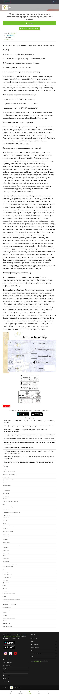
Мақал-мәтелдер (7, 662)
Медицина (5, 528)
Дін (4, 504)
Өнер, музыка (6, 623)
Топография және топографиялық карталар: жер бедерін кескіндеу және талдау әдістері (28, 462)
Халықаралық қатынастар (9, 593)
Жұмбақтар (6, 669)
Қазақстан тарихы (7, 610)
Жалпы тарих (6, 509)
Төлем (32, 650)
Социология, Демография (9, 566)
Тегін (32, 657)
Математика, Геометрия (9, 526)
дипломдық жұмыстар (15, 636)
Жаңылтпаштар (7, 665)
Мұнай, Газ (5, 536)
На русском (6, 681)
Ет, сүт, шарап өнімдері (8, 507)
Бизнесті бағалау (7, 485)
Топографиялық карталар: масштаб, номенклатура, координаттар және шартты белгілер (28, 426)
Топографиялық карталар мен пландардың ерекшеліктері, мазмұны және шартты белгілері (29, 435)
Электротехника (7, 607)
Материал (13, 33)
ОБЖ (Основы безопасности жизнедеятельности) (14, 545)
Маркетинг (5, 523)
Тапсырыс (6, 2)
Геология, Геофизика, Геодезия (10, 501)
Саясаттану (5, 558)
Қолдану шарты (35, 647)
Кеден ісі (5, 520)
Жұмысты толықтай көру (30, 28)
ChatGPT (33, 641)
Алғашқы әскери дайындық (9, 474)
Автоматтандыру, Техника (9, 471)
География (5, 498)
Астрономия (6, 477)
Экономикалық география (9, 604)
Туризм (5, 585)
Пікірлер (5, 672)
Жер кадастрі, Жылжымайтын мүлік (11, 512)
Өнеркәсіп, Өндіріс (7, 626)
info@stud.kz (37, 661)
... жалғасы (7, 406)
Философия (5, 591)
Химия (4, 596)
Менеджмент (6, 534)
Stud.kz (9, 7)
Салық (4, 555)
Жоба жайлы (34, 638)
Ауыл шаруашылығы (8, 480)
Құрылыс (5, 615)
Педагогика (6, 547)
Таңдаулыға (7, 39)
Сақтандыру (6, 561)
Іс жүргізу (5, 469)
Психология (6, 553)
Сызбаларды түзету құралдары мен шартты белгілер (18, 447)
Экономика (5, 601)
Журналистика (6, 515)
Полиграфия (6, 550)
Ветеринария (6, 496)
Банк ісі (4, 482)
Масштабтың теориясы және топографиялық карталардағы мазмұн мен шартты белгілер (29, 438)
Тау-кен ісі (5, 580)
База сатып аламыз (36, 653)
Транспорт (5, 582)
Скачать (30, 23)
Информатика (6, 517)
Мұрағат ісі (5, 539)
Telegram (6, 678)
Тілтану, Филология (7, 574)
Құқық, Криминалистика (9, 618)
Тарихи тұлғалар (7, 577)
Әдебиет (5, 620)
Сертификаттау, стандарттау (9, 564)
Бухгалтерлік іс (6, 490)
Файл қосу (7, 675)
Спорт (4, 569)
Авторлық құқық (35, 644)
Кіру (54, 2)
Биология (5, 488)
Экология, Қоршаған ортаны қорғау (11, 599)
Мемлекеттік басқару (8, 531)
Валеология (6, 493)
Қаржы (4, 612)
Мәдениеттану (6, 542)
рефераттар (19, 635)
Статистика (5, 572)
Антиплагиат (10, 35)
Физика (5, 588)
